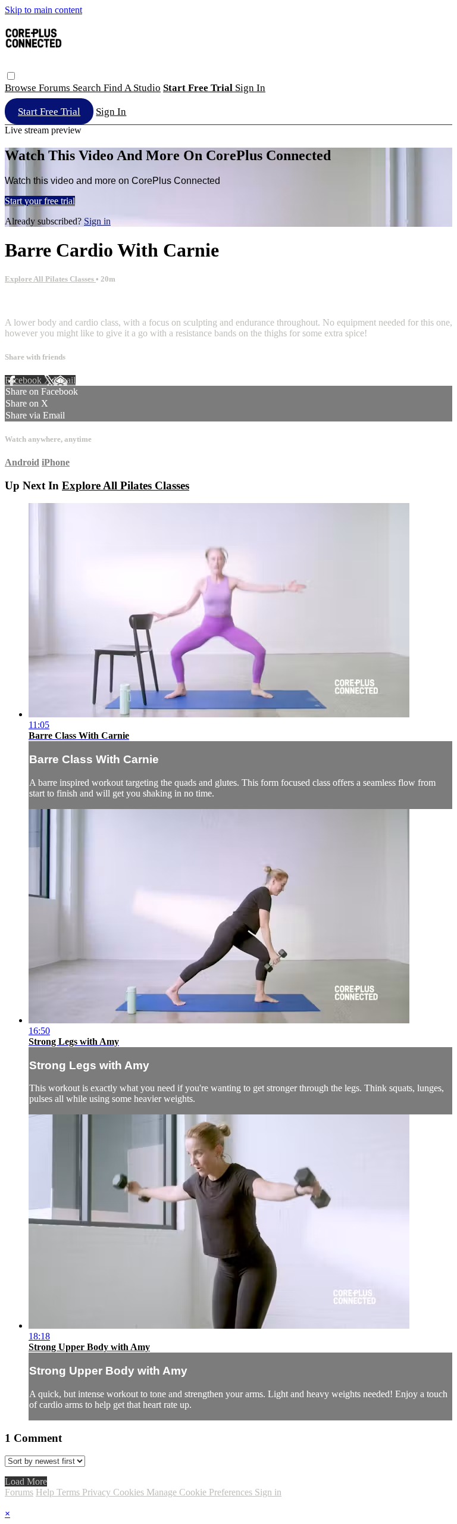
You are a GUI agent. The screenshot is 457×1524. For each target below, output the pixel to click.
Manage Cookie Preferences (200, 1492)
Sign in (250, 87)
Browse (22, 87)
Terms (69, 1492)
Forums (56, 87)
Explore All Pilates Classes (50, 278)
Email (65, 380)
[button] (11, 76)
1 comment (25, 302)
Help (46, 1492)
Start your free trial (40, 201)
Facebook (24, 380)
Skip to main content (43, 10)
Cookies (129, 1492)
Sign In (111, 111)
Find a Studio (132, 87)
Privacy (97, 1492)
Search (88, 87)
